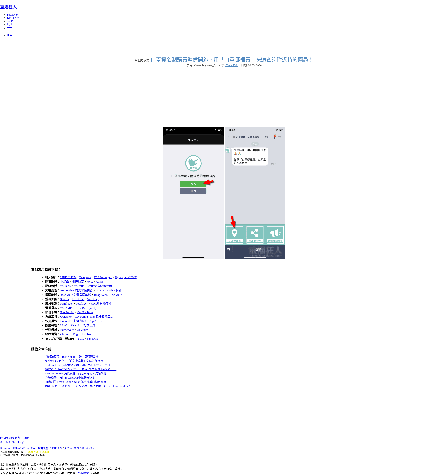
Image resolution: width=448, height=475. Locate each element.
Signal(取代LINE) (126, 277)
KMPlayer (13, 17)
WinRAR (65, 286)
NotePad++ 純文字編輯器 (76, 290)
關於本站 (5, 448)
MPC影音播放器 (101, 303)
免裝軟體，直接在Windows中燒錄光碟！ (70, 377)
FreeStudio (67, 312)
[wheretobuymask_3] (224, 258)
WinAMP (66, 308)
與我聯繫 (83, 473)
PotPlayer (12, 14)
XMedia (75, 325)
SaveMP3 (93, 338)
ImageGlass (101, 295)
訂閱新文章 (56, 448)
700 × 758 (231, 65)
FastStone (78, 299)
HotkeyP (65, 321)
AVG (90, 281)
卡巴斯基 (78, 281)
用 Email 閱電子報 (74, 448)
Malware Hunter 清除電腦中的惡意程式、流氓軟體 (75, 373)
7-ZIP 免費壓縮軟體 (99, 286)
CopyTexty (95, 321)
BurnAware (67, 329)
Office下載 (114, 290)
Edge (76, 334)
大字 (10, 28)
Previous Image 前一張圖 (14, 437)
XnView (117, 295)
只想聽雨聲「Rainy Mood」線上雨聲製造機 (72, 356)
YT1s (80, 338)
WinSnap (93, 299)
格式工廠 (89, 325)
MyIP (10, 24)
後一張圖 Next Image (12, 442)
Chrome (65, 334)
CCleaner (66, 316)
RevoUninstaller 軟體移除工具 (94, 316)
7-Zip (10, 20)
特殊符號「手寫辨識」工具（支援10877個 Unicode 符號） (80, 369)
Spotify (92, 308)
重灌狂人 (8, 7)
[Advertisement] (224, 95)
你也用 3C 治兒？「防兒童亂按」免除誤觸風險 (74, 360)
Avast (99, 281)
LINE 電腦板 (68, 277)
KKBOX (80, 308)
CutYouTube (85, 312)
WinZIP (79, 286)
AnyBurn (82, 329)
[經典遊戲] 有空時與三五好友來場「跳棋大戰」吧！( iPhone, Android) (87, 386)
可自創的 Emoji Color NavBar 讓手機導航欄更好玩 (75, 381)
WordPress (91, 448)
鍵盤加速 (80, 321)
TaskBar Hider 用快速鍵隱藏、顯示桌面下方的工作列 (77, 365)
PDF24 (100, 290)
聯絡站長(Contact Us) (23, 448)
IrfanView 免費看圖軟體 (75, 295)
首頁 (10, 35)
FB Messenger (103, 277)
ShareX (64, 299)
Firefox (86, 334)
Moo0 (64, 325)
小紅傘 (64, 281)
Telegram (85, 277)
